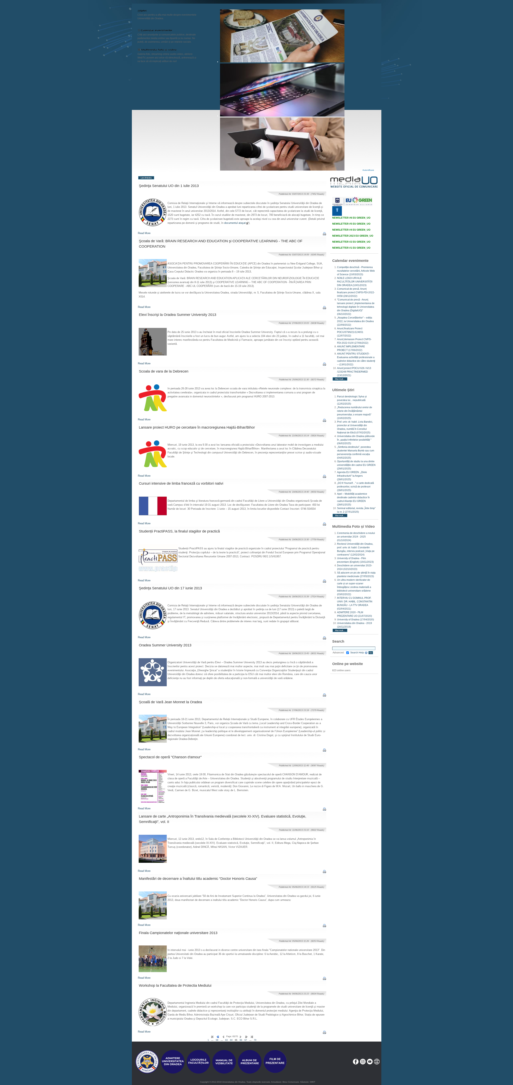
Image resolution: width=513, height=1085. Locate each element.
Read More (144, 233)
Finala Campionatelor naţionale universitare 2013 (178, 933)
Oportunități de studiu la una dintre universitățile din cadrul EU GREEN (356, 465)
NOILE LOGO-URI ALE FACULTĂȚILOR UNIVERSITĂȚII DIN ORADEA (354, 282)
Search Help (357, 652)
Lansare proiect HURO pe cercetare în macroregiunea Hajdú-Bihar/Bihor (197, 427)
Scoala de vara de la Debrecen (163, 371)
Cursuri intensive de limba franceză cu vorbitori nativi (181, 483)
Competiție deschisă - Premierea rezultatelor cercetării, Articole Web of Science (356, 271)
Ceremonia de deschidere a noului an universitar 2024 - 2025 (356, 537)
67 (245, 1040)
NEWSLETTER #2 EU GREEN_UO (351, 241)
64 (231, 1040)
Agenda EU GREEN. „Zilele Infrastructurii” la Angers (352, 476)
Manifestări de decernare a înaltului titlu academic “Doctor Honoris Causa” (198, 879)
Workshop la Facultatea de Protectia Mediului (175, 986)
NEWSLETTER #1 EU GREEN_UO (351, 247)
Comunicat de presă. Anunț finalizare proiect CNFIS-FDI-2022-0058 (356, 292)
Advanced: (338, 652)
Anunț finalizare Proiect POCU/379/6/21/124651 (350, 332)
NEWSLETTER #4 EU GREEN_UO (351, 229)
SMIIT (312, 1082)
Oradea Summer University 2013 (165, 645)
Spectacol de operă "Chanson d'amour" (170, 757)
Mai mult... (340, 379)
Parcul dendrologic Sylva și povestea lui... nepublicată (352, 400)
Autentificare (368, 170)
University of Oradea (355, 619)
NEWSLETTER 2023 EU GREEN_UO (352, 235)
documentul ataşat (235, 222)
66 (241, 1040)
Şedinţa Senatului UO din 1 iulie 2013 (169, 186)
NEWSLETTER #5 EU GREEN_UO (351, 223)
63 (226, 1040)
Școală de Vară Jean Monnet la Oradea (170, 702)
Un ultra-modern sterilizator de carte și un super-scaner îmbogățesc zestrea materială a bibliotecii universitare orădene (354, 587)
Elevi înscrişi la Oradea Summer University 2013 (177, 315)
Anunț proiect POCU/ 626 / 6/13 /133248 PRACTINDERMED (354, 372)
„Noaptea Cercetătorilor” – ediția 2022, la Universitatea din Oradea (355, 321)
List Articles (146, 178)
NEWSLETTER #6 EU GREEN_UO (351, 217)
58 (217, 1040)
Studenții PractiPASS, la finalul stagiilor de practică (179, 531)
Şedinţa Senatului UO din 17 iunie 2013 (170, 588)
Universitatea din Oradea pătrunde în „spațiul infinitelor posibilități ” (356, 440)
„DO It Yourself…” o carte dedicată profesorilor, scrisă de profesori (355, 487)
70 (255, 1040)
